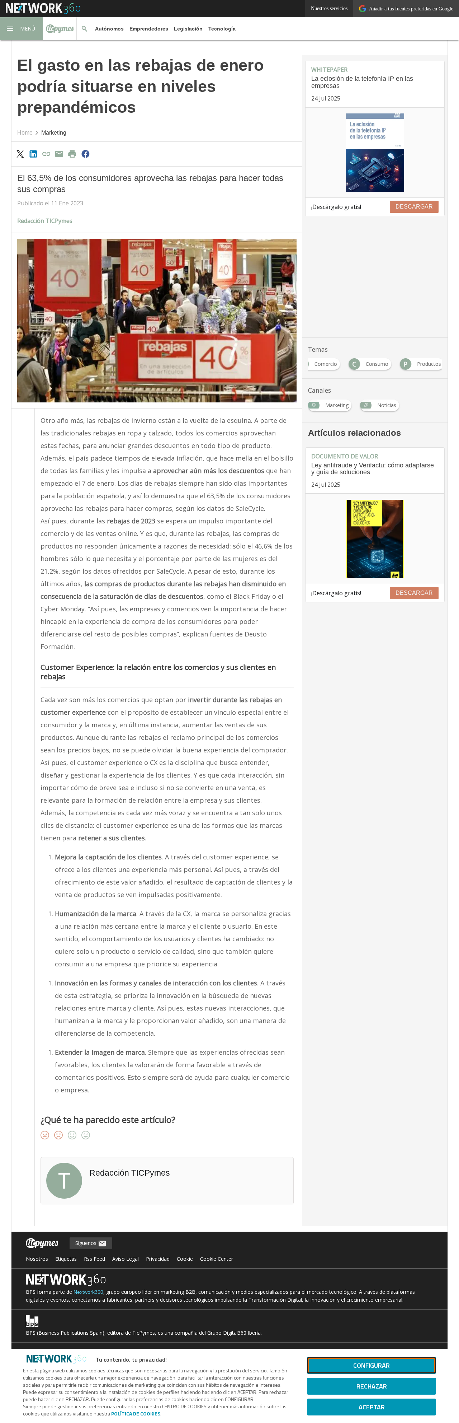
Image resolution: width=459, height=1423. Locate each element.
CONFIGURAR (371, 1365)
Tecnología (222, 29)
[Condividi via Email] (59, 153)
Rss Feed (94, 1258)
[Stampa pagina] (72, 153)
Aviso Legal (125, 1258)
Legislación (188, 29)
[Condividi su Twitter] (20, 153)
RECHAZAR (371, 1386)
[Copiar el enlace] (46, 153)
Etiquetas (66, 1258)
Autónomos (109, 29)
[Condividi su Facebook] (85, 153)
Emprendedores (148, 29)
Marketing (53, 133)
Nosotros (37, 1258)
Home (25, 133)
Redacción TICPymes (44, 221)
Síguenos (86, 1243)
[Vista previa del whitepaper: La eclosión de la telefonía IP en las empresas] (375, 152)
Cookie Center (216, 1258)
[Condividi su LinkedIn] (33, 153)
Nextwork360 (88, 1292)
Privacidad (158, 1258)
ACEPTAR (372, 1407)
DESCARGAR (414, 207)
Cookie (185, 1258)
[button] (21, 28)
